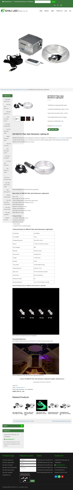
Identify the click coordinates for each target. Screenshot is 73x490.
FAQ (70, 10)
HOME (40, 10)
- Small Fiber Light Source (6, 119)
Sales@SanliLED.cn (8, 1)
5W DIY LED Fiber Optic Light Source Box (62, 421)
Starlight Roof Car (6, 475)
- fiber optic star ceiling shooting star (7, 202)
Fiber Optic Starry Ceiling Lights (11, 89)
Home (2, 89)
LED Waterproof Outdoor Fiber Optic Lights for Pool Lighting (50, 470)
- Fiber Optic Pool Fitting (6, 170)
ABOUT (52, 10)
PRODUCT (46, 10)
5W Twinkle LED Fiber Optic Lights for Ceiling (23, 421)
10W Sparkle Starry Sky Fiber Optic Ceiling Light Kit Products (50, 465)
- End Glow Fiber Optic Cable (7, 131)
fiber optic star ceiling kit (60, 137)
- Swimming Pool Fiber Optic (7, 177)
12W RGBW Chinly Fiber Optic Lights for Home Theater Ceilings (51, 462)
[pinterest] (61, 5)
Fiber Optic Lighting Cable (8, 462)
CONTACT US (59, 10)
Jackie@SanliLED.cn (20, 387)
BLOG (66, 10)
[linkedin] (54, 5)
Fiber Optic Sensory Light (8, 470)
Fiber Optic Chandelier (7, 472)
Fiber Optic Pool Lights (7, 465)
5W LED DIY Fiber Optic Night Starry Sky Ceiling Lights (49, 467)
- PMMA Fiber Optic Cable (6, 138)
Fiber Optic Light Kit (23, 89)
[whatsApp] (57, 5)
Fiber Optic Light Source (7, 460)
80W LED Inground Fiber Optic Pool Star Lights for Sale (49, 472)
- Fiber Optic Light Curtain (6, 150)
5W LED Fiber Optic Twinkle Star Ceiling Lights (47, 460)
